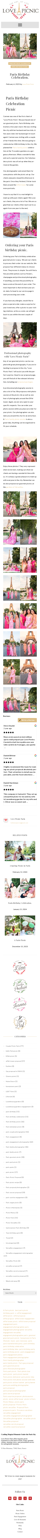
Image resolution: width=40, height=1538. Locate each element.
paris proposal (9, 1388)
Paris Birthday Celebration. (20, 903)
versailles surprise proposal (16, 1276)
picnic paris (19, 1402)
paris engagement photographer (18, 1142)
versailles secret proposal (13, 1424)
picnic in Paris (30, 1399)
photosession (28, 1396)
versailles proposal (12, 1266)
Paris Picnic (20, 1510)
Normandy (20, 1522)
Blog (20, 1529)
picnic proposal (9, 1404)
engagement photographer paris (16, 1327)
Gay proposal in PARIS (14, 1071)
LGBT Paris (10, 1091)
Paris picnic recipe (12, 1182)
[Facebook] (9, 1498)
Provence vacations (24, 1410)
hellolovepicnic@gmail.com (19, 823)
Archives (6, 1289)
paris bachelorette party (13, 1343)
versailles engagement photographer (17, 1416)
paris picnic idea (27, 1377)
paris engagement (27, 1352)
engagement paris (10, 1324)
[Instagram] (20, 1498)
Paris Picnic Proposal (13, 1177)
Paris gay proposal (26, 1363)
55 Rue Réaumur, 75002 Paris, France (13, 1448)
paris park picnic (12, 1162)
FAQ (20, 1526)
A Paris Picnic (20, 940)
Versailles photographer (12, 1418)
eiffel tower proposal (13, 1061)
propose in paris (9, 1410)
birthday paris (8, 1313)
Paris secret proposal (13, 1192)
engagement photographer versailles (17, 1330)
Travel (8, 1238)
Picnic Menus (10, 1213)
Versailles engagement (14, 1248)
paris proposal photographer (14, 1391)
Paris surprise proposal (12, 1396)
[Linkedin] (15, 1498)
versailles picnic (29, 1418)
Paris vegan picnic (12, 1202)
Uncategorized (11, 1243)
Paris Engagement (20, 1516)
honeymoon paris (12, 1086)
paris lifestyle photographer (14, 1368)
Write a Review (28, 720)
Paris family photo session (15, 419)
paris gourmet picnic (11, 1366)
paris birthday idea (10, 1349)
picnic (5, 1399)
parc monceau (21, 1341)
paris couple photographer (15, 1132)
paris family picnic (12, 1152)
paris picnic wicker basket (13, 1382)
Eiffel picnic (10, 1056)
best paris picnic (21, 1310)
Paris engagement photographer (16, 1357)
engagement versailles (12, 1332)
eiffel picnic (8, 1316)
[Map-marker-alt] (30, 1498)
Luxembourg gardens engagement (18, 1107)
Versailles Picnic (12, 1261)
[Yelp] (25, 1498)
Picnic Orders (20, 1513)
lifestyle (6, 1341)
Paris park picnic (10, 1371)
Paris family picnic (20, 147)
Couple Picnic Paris (13, 1046)
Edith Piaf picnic (12, 1051)
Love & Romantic (20, 1519)
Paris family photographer (15, 1147)
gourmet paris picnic (11, 1338)
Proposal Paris (22, 1407)
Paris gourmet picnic (13, 1157)
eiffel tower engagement (24, 1319)
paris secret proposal (11, 1393)
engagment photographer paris (15, 1335)
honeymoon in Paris (28, 1338)
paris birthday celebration (13, 1346)
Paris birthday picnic (20, 66)
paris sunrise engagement (15, 1197)
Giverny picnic (11, 1076)
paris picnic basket (20, 1374)
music (13, 1341)
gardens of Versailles (14, 487)
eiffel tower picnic (10, 1321)
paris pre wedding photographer (16, 1385)
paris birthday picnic (11, 1352)
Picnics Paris (21, 1404)
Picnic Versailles (12, 1223)
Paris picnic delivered (11, 1377)
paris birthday (11, 1112)
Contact (20, 1532)
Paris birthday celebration (19, 63)
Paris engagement (12, 1137)
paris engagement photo (12, 1355)
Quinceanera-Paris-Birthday (16, 1228)
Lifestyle (9, 1096)
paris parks (10, 1167)
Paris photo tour (23, 1371)
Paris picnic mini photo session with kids (19, 1380)
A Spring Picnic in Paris (20, 866)
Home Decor (10, 1081)
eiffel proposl (8, 1319)
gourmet (32, 1335)
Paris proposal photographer (16, 1187)
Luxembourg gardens (13, 1101)
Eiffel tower (21, 185)
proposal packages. (25, 382)
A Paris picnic (8, 1310)
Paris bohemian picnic (14, 1127)
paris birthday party (27, 1349)
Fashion (8, 1066)
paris (30, 1341)
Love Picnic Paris (28, 84)
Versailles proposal (10, 1421)
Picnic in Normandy (13, 1208)
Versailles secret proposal (15, 1271)
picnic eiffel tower (16, 1399)
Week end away (11, 1281)
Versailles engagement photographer (19, 1253)
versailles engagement (12, 1413)
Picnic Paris (10, 1218)
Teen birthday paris (13, 1233)
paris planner (30, 1382)
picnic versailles (9, 1407)
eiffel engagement (24, 1313)
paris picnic (10, 1172)
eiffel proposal (19, 1316)
